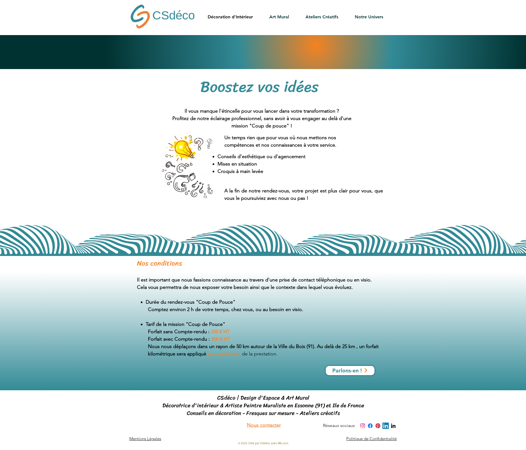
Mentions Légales (145, 438)
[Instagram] (362, 426)
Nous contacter (264, 425)
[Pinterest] (378, 426)
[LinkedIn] (385, 426)
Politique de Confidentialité (371, 438)
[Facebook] (370, 426)
